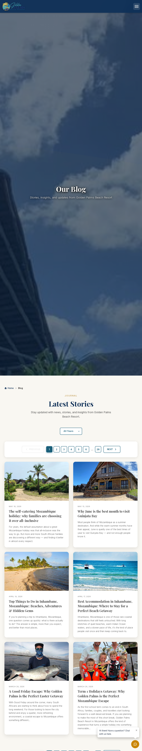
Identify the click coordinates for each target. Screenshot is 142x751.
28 (98, 449)
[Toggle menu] (136, 6)
